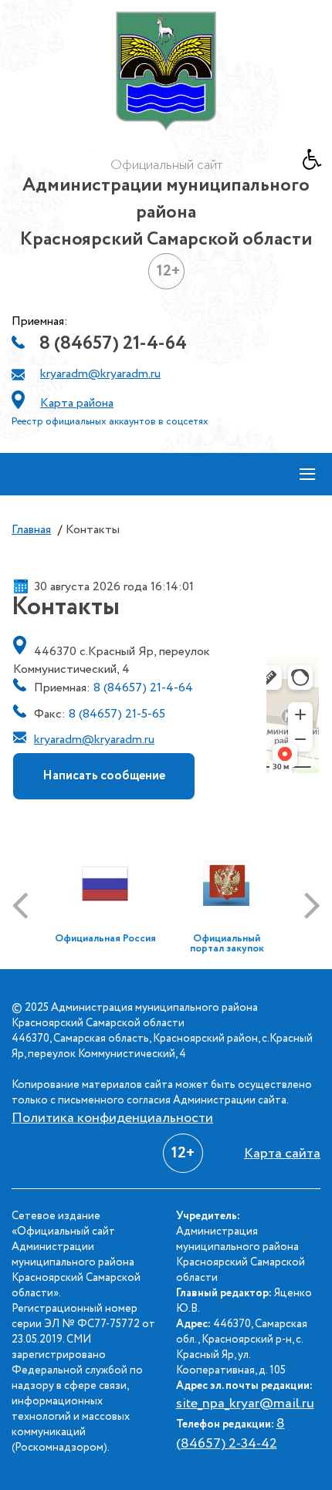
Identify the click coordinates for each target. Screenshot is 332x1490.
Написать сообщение (103, 776)
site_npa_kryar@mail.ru (245, 1404)
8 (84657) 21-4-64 (113, 343)
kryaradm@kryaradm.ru (100, 374)
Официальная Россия (105, 938)
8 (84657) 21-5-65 (117, 714)
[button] (317, 163)
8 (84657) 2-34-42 (230, 1434)
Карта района (76, 403)
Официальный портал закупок (227, 943)
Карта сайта (282, 1154)
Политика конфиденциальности (112, 1118)
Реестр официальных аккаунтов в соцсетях (110, 421)
